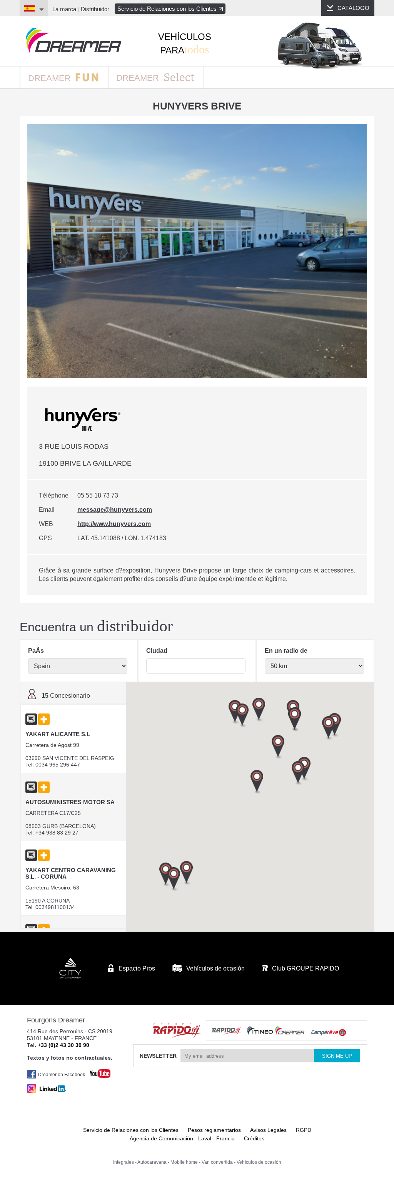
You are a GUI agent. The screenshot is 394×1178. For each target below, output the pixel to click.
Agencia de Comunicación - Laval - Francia (182, 1138)
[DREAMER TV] (96, 1071)
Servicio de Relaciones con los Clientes (167, 8)
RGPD (303, 1130)
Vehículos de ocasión (259, 1162)
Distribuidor (95, 9)
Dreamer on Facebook (61, 1074)
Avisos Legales (268, 1130)
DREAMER (50, 78)
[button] (328, 728)
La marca (64, 9)
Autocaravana (152, 1162)
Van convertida (217, 1162)
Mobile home (184, 1162)
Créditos (254, 1138)
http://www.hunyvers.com (114, 524)
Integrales (123, 1162)
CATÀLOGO (353, 8)
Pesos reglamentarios (214, 1130)
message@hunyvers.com (114, 509)
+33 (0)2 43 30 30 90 (63, 1045)
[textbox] (195, 666)
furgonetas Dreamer (73, 40)
